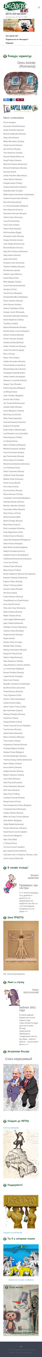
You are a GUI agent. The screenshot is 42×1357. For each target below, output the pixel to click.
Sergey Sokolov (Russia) (13, 813)
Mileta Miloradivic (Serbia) (13, 141)
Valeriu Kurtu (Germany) (13, 217)
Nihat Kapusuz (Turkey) (12, 437)
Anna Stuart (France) (11, 604)
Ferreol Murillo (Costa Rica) (14, 365)
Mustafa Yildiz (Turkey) (12, 646)
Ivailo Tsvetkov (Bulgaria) (13, 396)
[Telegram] (14, 99)
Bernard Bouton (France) (13, 248)
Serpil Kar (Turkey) (10, 718)
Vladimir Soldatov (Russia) (14, 267)
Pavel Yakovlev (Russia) (13, 301)
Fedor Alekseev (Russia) (13, 597)
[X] (11, 99)
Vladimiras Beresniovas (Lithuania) (17, 559)
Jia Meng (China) (10, 392)
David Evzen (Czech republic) (15, 832)
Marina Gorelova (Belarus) (13, 737)
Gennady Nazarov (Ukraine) (14, 422)
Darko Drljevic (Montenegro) (14, 430)
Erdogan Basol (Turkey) (12, 183)
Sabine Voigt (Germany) (12, 657)
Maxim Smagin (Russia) (12, 521)
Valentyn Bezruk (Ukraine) (13, 502)
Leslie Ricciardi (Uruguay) (13, 350)
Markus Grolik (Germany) (13, 479)
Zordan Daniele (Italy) (12, 703)
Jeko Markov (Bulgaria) (12, 820)
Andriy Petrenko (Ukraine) (13, 130)
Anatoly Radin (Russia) (12, 407)
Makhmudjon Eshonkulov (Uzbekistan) (18, 194)
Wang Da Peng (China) (12, 654)
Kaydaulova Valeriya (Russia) (15, 745)
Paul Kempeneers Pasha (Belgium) (17, 805)
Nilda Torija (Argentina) (12, 418)
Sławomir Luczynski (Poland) (15, 380)
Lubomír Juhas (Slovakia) (13, 631)
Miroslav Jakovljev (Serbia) (14, 506)
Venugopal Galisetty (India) (14, 373)
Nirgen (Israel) (9, 638)
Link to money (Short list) (13, 858)
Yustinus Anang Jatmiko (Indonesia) (17, 760)
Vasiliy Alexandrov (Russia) (14, 361)
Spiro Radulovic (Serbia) (13, 661)
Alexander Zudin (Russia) (13, 236)
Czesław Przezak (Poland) (14, 798)
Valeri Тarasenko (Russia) (13, 471)
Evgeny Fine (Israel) (11, 426)
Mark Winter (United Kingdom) (15, 547)
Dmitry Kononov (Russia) (13, 536)
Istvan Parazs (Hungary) (13, 543)
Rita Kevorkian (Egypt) (12, 232)
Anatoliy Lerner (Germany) (13, 263)
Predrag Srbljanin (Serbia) (13, 748)
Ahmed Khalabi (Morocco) (13, 157)
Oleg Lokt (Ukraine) (11, 138)
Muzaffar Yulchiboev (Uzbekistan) (16, 684)
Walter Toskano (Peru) (12, 616)
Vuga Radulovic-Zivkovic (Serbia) (16, 665)
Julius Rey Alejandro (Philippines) (16, 540)
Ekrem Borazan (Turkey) (13, 494)
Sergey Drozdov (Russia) (13, 771)
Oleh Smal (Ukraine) (11, 790)
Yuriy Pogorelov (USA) (12, 695)
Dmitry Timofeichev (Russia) (14, 346)
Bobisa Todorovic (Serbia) (13, 775)
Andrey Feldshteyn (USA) (13, 308)
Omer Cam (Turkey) (11, 680)
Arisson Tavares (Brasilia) (13, 335)
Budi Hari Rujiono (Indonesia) (15, 164)
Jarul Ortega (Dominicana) (13, 244)
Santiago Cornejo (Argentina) (15, 627)
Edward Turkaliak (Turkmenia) (15, 578)
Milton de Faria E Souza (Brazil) (16, 817)
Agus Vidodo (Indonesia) (13, 623)
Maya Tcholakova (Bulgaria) (14, 445)
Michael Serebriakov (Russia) (15, 168)
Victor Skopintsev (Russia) (13, 786)
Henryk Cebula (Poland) (13, 589)
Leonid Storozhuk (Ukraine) (14, 286)
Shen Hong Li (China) (12, 513)
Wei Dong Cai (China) (12, 415)
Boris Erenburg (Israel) (12, 202)
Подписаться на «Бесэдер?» (17, 39)
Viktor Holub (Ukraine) (12, 229)
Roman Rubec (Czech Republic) (16, 331)
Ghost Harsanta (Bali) (11, 517)
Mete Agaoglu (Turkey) (12, 282)
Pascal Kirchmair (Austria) (13, 452)
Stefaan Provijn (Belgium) (13, 752)
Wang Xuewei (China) (12, 801)
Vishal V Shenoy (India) (12, 585)
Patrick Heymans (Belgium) (14, 388)
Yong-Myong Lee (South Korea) (15, 600)
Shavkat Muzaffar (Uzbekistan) (15, 297)
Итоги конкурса (9, 122)
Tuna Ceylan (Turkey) (11, 741)
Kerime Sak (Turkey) (11, 399)
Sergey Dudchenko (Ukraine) (15, 187)
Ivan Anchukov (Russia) (12, 490)
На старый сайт (12, 36)
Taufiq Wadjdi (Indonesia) (13, 824)
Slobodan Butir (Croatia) (13, 191)
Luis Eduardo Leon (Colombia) (15, 433)
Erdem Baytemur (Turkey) (13, 320)
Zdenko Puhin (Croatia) (12, 642)
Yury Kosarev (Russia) (12, 729)
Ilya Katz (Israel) (9, 172)
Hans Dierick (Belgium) (12, 836)
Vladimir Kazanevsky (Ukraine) (15, 198)
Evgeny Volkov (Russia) (12, 581)
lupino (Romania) (10, 259)
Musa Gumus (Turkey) (12, 570)
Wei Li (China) (9, 354)
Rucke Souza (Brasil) (11, 483)
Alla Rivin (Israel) (10, 593)
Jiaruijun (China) (10, 289)
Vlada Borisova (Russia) (13, 691)
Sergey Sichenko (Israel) (13, 240)
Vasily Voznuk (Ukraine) (12, 145)
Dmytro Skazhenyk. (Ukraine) (15, 828)
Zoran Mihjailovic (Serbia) (13, 411)
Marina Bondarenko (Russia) (14, 327)
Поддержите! (15, 1185)
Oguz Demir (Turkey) (11, 794)
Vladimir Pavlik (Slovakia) (13, 475)
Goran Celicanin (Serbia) (13, 339)
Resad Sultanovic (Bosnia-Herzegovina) (19, 574)
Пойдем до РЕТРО (18, 1121)
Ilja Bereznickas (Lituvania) (14, 688)
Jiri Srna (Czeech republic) (14, 847)
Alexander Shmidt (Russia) (14, 126)
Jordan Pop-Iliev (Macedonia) (15, 176)
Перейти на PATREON (12, 1233)
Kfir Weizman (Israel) (11, 270)
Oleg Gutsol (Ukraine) (12, 255)
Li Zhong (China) (10, 843)
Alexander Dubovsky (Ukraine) (15, 316)
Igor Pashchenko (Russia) (13, 456)
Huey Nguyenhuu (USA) (13, 532)
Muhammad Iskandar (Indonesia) (16, 464)
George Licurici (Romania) (13, 312)
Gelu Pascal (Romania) (12, 782)
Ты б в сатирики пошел (21, 1239)
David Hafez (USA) (11, 278)
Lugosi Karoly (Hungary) (13, 676)
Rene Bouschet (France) (13, 210)
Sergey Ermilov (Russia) (13, 635)
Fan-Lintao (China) (10, 487)
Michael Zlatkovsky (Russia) (14, 134)
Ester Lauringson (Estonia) (14, 528)
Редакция (9, 43)
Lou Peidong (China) (11, 468)
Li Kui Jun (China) (10, 562)
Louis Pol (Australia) (11, 221)
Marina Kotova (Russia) (12, 612)
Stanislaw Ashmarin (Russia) (14, 213)
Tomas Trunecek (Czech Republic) (17, 726)
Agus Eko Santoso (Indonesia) (15, 251)
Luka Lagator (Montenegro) (14, 619)
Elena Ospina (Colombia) (13, 460)
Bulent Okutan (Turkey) (12, 764)
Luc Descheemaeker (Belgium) (15, 206)
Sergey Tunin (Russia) (12, 384)
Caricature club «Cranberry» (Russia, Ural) (20, 855)
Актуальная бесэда (18, 1051)
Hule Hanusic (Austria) (12, 304)
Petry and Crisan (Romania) (14, 608)
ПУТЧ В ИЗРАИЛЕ (11, 1128)
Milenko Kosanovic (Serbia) (14, 449)
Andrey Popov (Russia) (12, 566)
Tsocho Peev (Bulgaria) (12, 293)
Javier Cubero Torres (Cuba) (14, 707)
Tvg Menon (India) (10, 323)
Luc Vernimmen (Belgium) (13, 669)
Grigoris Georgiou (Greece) (14, 551)
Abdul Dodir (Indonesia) (12, 733)
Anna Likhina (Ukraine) (12, 767)
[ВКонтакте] (7, 99)
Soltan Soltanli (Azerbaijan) (14, 377)
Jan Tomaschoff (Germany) (14, 403)
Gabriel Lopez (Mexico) (12, 274)
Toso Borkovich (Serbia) (12, 153)
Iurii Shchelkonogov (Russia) (14, 756)
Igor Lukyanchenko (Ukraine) (14, 851)
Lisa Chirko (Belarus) (11, 779)
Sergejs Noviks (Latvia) (12, 722)
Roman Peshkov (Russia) (13, 672)
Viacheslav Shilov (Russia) (14, 509)
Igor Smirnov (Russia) (12, 149)
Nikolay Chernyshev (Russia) (15, 650)
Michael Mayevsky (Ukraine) (14, 369)
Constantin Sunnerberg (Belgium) (16, 498)
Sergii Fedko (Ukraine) (12, 160)
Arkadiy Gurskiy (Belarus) (13, 342)
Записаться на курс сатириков (21, 1280)
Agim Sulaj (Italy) (10, 839)
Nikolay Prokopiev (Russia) (14, 714)
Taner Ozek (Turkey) (11, 225)
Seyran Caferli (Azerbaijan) (14, 699)
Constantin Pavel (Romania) (14, 809)
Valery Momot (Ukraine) (12, 179)
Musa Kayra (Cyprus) (11, 525)
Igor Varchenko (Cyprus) (13, 710)
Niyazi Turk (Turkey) (11, 358)
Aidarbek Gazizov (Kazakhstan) (15, 555)
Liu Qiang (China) (10, 441)
